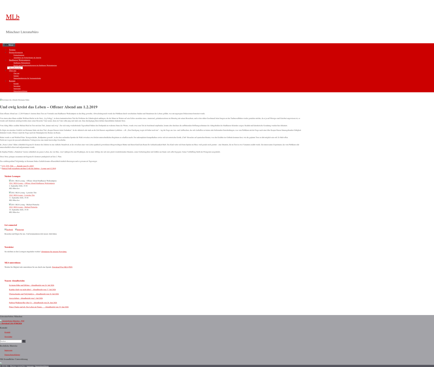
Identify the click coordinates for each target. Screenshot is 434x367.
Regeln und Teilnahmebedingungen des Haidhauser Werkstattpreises (35, 65)
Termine (12, 49)
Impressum (17, 88)
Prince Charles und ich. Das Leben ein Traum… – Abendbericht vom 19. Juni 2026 (39, 307)
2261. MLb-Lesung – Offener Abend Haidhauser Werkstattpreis (32, 183)
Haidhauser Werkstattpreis (19, 60)
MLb (12, 16)
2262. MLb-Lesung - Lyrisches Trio (22, 195)
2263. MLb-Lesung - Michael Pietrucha (23, 207)
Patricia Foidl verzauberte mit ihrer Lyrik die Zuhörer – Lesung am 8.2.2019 (29, 168)
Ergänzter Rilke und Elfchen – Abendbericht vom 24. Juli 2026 (31, 285)
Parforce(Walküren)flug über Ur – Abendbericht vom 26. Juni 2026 (33, 302)
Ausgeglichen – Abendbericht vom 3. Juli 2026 (26, 298)
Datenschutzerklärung (20, 91)
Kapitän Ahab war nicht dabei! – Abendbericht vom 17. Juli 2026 (32, 289)
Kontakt (12, 81)
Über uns (12, 70)
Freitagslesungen (16, 52)
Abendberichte (15, 68)
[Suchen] (24, 341)
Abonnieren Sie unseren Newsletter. (54, 251)
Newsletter (17, 86)
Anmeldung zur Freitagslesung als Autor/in (27, 57)
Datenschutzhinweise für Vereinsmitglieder (27, 78)
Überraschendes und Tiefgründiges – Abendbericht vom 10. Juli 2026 (34, 294)
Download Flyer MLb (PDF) (62, 267)
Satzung (16, 76)
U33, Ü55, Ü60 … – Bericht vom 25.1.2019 (18, 166)
